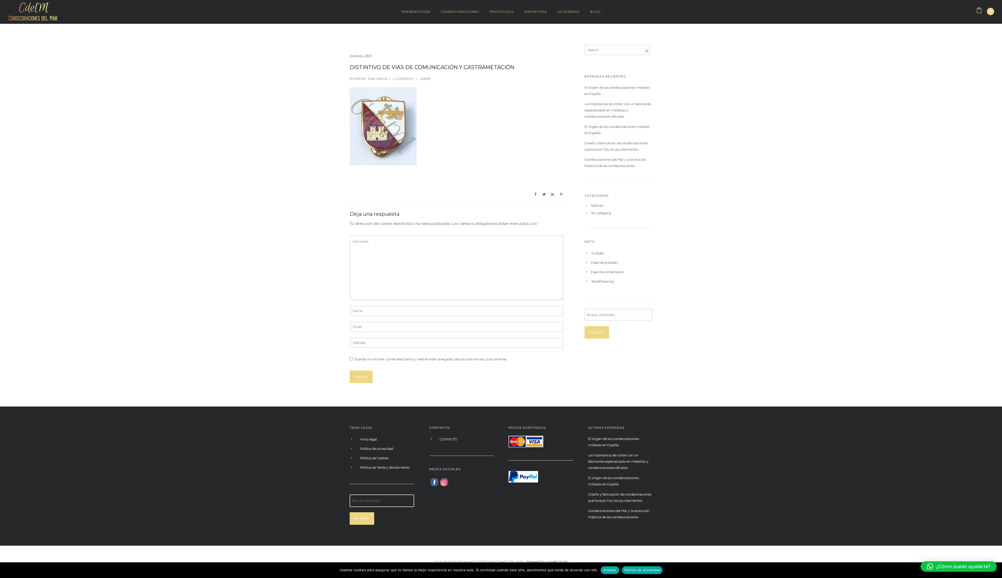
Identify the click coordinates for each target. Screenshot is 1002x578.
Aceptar (610, 570)
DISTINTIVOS (535, 12)
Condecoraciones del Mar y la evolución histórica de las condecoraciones (615, 163)
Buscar (596, 332)
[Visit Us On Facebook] (434, 482)
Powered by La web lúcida (547, 562)
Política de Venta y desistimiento (385, 467)
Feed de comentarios (607, 272)
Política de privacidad (376, 449)
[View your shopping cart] (979, 12)
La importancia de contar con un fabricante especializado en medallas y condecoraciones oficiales (617, 110)
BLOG (595, 12)
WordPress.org (602, 281)
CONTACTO (448, 439)
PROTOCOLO (502, 12)
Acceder (597, 253)
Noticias (597, 205)
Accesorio (568, 12)
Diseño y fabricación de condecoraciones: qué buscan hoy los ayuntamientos (616, 146)
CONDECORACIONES (460, 12)
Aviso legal (368, 439)
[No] (995, 570)
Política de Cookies (374, 458)
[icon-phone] (990, 11)
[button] (959, 566)
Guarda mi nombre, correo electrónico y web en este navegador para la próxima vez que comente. (431, 359)
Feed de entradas (604, 263)
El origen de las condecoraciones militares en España (617, 91)
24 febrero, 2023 (360, 55)
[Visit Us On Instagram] (444, 482)
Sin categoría (601, 213)
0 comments (403, 79)
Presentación (416, 12)
